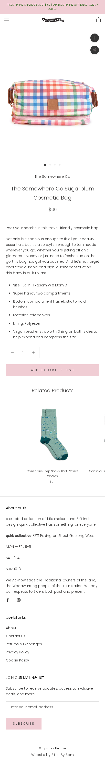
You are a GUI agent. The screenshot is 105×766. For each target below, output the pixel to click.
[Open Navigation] (6, 20)
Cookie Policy (17, 660)
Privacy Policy (17, 652)
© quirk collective (52, 748)
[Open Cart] (98, 20)
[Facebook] (7, 600)
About (11, 627)
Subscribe (23, 723)
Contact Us (15, 636)
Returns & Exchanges (24, 644)
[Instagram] (19, 600)
